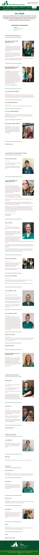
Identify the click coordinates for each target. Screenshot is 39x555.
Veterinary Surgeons (17, 29)
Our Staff (34, 7)
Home (4, 7)
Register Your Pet (16, 9)
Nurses (15, 30)
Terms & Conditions (15, 547)
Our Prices (34, 9)
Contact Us (8, 7)
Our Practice (28, 7)
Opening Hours (22, 7)
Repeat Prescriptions (7, 9)
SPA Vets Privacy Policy (23, 547)
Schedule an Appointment (25, 9)
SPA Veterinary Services (8, 2)
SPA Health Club (15, 7)
